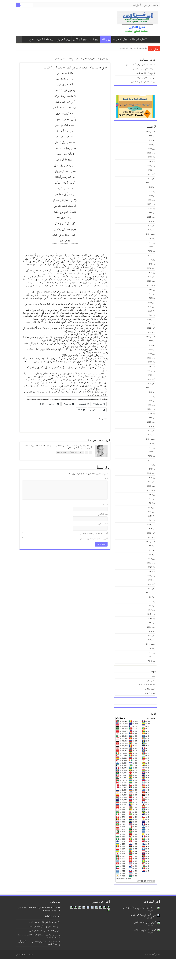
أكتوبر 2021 (151, 379)
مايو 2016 (152, 657)
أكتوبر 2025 (151, 174)
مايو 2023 (152, 298)
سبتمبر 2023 (151, 281)
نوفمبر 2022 (151, 323)
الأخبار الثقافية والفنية (138, 39)
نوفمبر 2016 (151, 631)
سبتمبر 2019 (151, 486)
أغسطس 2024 (150, 234)
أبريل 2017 (151, 610)
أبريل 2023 (151, 302)
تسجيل (153, 676)
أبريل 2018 (151, 558)
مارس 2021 (151, 409)
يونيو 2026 (152, 140)
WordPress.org (150, 693)
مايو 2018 (152, 554)
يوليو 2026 (152, 135)
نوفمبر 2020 (151, 426)
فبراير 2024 (151, 259)
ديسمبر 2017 (151, 575)
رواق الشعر (94, 39)
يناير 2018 (152, 571)
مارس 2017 (151, 614)
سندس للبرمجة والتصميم (23, 954)
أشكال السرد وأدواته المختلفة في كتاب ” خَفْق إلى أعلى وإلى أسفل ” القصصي (39, 943)
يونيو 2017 (152, 601)
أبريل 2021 (151, 405)
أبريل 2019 (151, 507)
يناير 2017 (152, 622)
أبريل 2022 (151, 353)
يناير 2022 (152, 366)
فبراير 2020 (151, 464)
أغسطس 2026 (150, 131)
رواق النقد (106, 39)
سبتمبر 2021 (151, 383)
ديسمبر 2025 (151, 165)
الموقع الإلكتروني (103, 523)
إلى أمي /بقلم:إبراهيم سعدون (37, 926)
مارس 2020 (151, 460)
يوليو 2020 (152, 443)
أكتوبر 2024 (151, 225)
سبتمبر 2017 (151, 588)
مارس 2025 (151, 204)
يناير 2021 (152, 417)
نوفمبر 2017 (151, 580)
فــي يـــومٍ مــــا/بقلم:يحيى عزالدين (133, 48)
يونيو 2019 (152, 499)
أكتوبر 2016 (151, 635)
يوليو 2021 (152, 392)
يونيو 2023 (152, 294)
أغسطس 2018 (150, 541)
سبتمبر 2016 (151, 639)
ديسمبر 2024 (151, 217)
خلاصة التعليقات (150, 689)
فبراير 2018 (151, 567)
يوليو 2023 (152, 289)
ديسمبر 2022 (151, 319)
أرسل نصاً (137, 5)
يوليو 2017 (152, 597)
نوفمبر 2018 (151, 528)
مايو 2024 (152, 247)
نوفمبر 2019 (151, 477)
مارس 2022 (151, 358)
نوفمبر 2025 (151, 170)
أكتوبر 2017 (151, 584)
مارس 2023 (151, 306)
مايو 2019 (152, 503)
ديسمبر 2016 (151, 627)
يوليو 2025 (152, 187)
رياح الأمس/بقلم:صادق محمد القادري (144, 69)
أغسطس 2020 (150, 439)
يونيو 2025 (152, 191)
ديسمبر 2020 (151, 422)
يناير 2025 (152, 212)
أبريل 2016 (151, 661)
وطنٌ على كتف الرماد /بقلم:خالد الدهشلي (143, 81)
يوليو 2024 (152, 238)
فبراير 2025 (151, 208)
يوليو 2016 (152, 648)
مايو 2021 (152, 400)
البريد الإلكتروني (102, 514)
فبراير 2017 (151, 618)
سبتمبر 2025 (151, 178)
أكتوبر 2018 (151, 533)
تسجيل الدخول (150, 680)
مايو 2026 (152, 144)
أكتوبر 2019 (151, 481)
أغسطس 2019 (150, 490)
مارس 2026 (151, 153)
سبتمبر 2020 (151, 434)
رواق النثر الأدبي (80, 39)
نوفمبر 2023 (151, 272)
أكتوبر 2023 (151, 276)
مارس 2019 (151, 511)
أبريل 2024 (151, 251)
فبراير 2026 (151, 157)
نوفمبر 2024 (151, 221)
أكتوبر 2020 (151, 430)
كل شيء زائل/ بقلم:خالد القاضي (145, 73)
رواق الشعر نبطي (63, 39)
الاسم (105, 504)
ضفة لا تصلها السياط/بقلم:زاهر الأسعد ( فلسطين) (140, 64)
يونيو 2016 (152, 652)
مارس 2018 (151, 563)
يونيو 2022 (152, 345)
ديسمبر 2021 (151, 370)
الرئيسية (156, 5)
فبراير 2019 (151, 516)
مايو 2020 (152, 452)
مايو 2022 (152, 349)
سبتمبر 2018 (151, 537)
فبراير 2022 (151, 362)
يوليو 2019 (152, 494)
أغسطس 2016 (150, 644)
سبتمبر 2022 (151, 332)
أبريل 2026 (151, 148)
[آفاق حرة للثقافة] (137, 22)
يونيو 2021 (152, 396)
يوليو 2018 (152, 545)
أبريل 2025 (151, 200)
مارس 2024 (151, 255)
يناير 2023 (152, 315)
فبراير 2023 (151, 311)
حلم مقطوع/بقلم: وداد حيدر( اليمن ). (40, 922)
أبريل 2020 (151, 456)
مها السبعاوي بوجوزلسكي (53, 935)
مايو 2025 (152, 195)
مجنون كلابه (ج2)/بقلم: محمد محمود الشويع (41, 930)
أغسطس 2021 (150, 387)
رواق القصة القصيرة (45, 39)
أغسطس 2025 (150, 182)
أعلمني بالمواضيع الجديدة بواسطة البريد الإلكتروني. (93, 538)
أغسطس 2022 (150, 336)
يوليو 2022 (152, 340)
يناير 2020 (152, 469)
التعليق (105, 478)
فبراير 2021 (151, 413)
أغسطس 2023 (150, 285)
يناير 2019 (152, 520)
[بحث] (18, 5)
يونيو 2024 (152, 242)
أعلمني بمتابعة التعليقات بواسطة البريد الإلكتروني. (94, 533)
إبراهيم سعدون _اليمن (54, 926)
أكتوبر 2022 (151, 328)
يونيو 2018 (152, 550)
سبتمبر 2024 (151, 229)
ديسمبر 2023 (151, 268)
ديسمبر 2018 (151, 524)
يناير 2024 (152, 264)
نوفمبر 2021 (151, 375)
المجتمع (31, 39)
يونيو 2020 (152, 447)
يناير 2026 (152, 161)
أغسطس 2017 (150, 592)
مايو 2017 (152, 605)
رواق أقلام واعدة (120, 39)
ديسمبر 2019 (151, 473)
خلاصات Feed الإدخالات (147, 684)
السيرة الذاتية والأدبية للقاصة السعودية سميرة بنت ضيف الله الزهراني (39, 936)
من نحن (147, 5)
